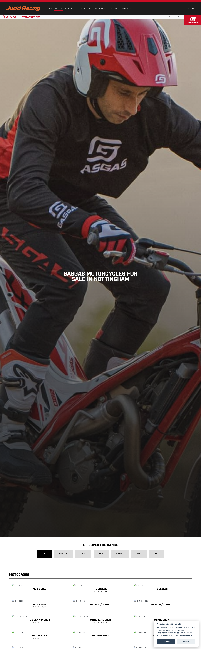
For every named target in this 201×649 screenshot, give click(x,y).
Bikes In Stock (69, 8)
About (116, 8)
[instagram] (7, 17)
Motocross (120, 554)
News (110, 8)
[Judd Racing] (23, 8)
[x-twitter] (11, 17)
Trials (139, 554)
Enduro (156, 554)
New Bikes (58, 8)
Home (51, 8)
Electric (83, 554)
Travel (101, 554)
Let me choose (186, 635)
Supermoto (63, 554)
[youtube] (15, 17)
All (44, 554)
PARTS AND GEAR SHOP (31, 17)
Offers (80, 8)
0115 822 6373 (188, 8)
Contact (125, 8)
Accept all (166, 641)
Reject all (186, 641)
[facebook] (4, 17)
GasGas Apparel (100, 8)
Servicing (88, 8)
